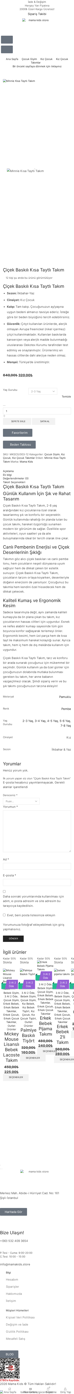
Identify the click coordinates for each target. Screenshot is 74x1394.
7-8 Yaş (66, 725)
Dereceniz (10, 795)
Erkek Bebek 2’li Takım (62, 1034)
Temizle (66, 396)
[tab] (37, 471)
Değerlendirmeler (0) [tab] (16, 478)
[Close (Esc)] (0, 1165)
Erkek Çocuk (45, 1006)
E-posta (9, 875)
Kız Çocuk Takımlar (23, 457)
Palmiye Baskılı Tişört (29, 1035)
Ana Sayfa (12, 59)
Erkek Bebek (11, 1003)
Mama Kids (26, 461)
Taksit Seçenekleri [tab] (14, 482)
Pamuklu (65, 697)
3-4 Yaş (40, 721)
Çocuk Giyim (29, 59)
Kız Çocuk (46, 59)
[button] (7, 40)
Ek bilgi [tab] (7, 474)
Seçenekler (16, 1077)
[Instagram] (5, 1224)
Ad (6, 859)
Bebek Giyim (11, 992)
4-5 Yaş (52, 721)
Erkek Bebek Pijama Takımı (45, 1025)
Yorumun (10, 807)
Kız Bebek (28, 1003)
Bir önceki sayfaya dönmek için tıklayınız (37, 66)
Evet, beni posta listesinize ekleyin (30, 915)
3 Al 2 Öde (11, 996)
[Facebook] (16, 1224)
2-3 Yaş (27, 721)
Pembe (66, 709)
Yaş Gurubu (10, 389)
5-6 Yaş (65, 721)
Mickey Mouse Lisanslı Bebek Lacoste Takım (11, 1047)
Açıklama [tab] (8, 471)
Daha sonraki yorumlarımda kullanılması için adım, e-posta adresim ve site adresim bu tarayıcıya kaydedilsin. (33, 901)
